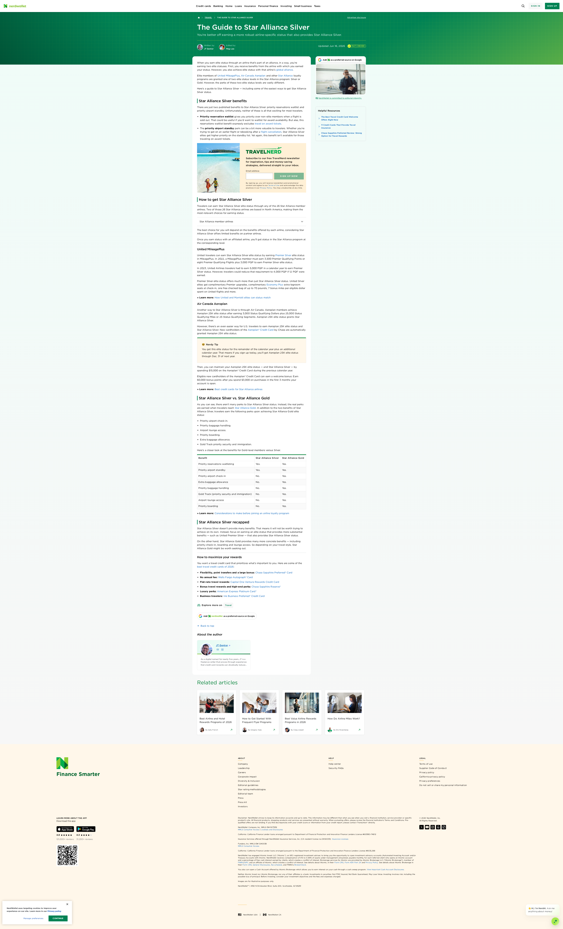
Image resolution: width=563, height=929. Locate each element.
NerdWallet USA (250, 915)
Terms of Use (274, 185)
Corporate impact (247, 776)
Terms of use (426, 764)
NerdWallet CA (274, 915)
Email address (252, 171)
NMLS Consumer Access (248, 829)
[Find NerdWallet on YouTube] (427, 827)
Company (243, 764)
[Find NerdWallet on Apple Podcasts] (438, 827)
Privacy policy (426, 772)
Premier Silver (283, 255)
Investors (243, 806)
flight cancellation (271, 131)
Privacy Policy (266, 188)
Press (241, 798)
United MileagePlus (228, 75)
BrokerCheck (300, 865)
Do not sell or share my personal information (443, 785)
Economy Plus (275, 284)
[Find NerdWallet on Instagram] (432, 827)
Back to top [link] (207, 625)
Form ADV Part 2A (353, 862)
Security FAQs (336, 768)
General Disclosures (261, 865)
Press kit (242, 802)
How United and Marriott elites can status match (243, 297)
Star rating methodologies (252, 789)
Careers (242, 772)
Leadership (244, 768)
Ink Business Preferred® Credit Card (244, 596)
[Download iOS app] (65, 829)
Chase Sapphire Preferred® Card (273, 572)
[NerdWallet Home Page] (15, 6)
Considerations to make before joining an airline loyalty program (252, 513)
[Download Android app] (85, 829)
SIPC (246, 862)
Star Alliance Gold (245, 408)
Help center (335, 764)
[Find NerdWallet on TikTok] (444, 827)
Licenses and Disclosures (272, 829)
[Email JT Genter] (217, 649)
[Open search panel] (523, 6)
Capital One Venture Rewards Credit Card (254, 582)
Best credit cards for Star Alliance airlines (238, 389)
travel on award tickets (268, 123)
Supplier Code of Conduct (433, 768)
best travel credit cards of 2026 (215, 566)
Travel (208, 17)
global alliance (284, 69)
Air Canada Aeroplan (253, 75)
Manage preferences (33, 918)
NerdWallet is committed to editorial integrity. (340, 98)
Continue (58, 918)
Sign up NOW (289, 176)
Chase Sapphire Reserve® (266, 586)
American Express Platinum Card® (236, 591)
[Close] (559, 905)
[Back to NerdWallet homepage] (199, 17)
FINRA (241, 862)
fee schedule (276, 865)
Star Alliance (285, 75)
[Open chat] (555, 921)
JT (222, 645)
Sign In (535, 6)
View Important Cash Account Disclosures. (385, 869)
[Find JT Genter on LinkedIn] (222, 649)
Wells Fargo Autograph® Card (235, 577)
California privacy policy (432, 776)
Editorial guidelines (248, 785)
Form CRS (339, 862)
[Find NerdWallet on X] (421, 827)
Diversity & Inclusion (249, 781)
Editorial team (245, 794)
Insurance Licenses (340, 839)
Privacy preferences (429, 781)
